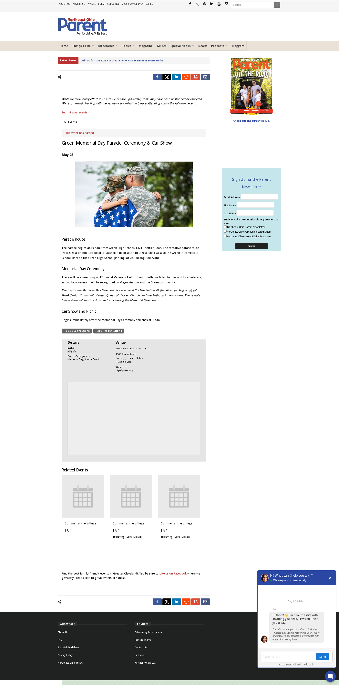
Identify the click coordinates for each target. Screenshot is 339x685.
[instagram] (226, 4)
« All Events (69, 122)
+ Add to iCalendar (108, 331)
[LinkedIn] (211, 4)
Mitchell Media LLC (145, 662)
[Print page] (195, 77)
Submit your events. (75, 112)
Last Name (230, 213)
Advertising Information (148, 632)
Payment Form (96, 4)
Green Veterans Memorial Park (133, 348)
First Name (230, 205)
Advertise (79, 4)
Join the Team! (143, 639)
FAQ (60, 639)
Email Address (232, 197)
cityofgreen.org (124, 370)
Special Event (91, 359)
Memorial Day (75, 359)
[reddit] (186, 77)
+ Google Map (124, 361)
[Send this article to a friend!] (205, 77)
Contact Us (141, 647)
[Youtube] (219, 4)
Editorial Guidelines (68, 647)
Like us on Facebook (173, 573)
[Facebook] (190, 4)
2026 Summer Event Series (137, 4)
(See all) (137, 536)
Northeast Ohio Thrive (70, 662)
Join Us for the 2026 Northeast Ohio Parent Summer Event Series (122, 60)
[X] (197, 4)
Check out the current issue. (251, 120)
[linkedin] (176, 77)
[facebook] (157, 77)
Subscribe (113, 4)
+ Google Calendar (76, 331)
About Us (64, 4)
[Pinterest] (204, 4)
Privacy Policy (65, 655)
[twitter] (166, 77)
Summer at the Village (80, 523)
